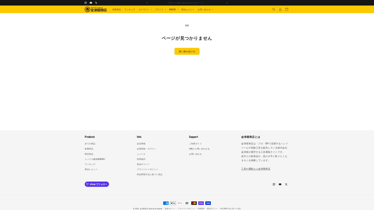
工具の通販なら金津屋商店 (255, 168)
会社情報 (141, 143)
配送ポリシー (212, 208)
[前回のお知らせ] (147, 3)
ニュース (141, 153)
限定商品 (89, 153)
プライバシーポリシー (147, 169)
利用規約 (141, 158)
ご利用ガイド (195, 143)
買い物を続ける (187, 51)
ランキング (90, 164)
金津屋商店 (144, 208)
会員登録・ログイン (146, 148)
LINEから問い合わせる (199, 148)
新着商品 (89, 148)
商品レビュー (91, 169)
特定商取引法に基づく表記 (149, 174)
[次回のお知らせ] (227, 3)
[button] (145, 9)
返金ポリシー (143, 164)
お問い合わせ (195, 153)
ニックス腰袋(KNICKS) (95, 158)
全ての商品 (90, 143)
